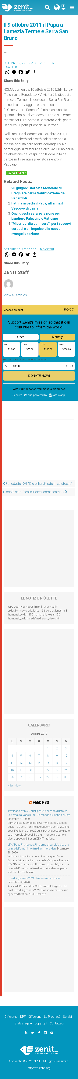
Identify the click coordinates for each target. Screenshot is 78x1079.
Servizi (67, 1016)
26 (21, 777)
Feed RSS (41, 802)
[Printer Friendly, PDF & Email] (16, 173)
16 (56, 762)
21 (39, 769)
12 (21, 762)
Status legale (23, 1023)
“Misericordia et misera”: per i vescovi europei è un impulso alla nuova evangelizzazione (41, 229)
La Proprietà (52, 1016)
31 (65, 777)
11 (12, 762)
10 (65, 755)
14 (39, 762)
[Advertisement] (39, 451)
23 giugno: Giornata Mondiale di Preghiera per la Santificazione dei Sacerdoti (38, 193)
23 (56, 769)
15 (47, 762)
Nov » (18, 785)
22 (47, 769)
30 (56, 777)
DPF (23, 1016)
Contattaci (57, 1023)
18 (12, 769)
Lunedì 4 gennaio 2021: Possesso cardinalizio (35, 878)
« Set (10, 785)
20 (30, 769)
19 (21, 769)
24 (65, 769)
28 (39, 777)
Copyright (40, 1023)
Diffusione (34, 1016)
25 (12, 777)
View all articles (15, 295)
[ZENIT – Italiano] (21, 7)
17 (65, 762)
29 (47, 777)
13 (30, 762)
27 (30, 777)
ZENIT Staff (48, 63)
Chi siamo (11, 1016)
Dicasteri (11, 66)
